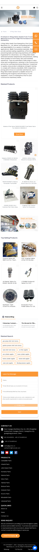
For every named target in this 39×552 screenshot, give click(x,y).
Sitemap (6, 549)
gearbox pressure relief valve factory (12, 345)
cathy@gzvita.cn (9, 446)
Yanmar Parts (5, 482)
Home (5, 31)
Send (19, 412)
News (3, 512)
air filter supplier (23, 350)
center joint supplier (8, 363)
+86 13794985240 (21, 437)
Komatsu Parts (6, 471)
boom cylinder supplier (23, 354)
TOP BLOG (18, 549)
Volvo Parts (4, 479)
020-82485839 (9, 437)
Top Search (31, 549)
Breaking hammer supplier (23, 363)
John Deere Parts (6, 468)
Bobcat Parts (5, 486)
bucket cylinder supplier (9, 358)
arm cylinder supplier (8, 354)
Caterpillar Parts (6, 460)
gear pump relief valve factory (10, 341)
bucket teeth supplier (24, 358)
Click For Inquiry (9, 536)
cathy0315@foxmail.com (12, 448)
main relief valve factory (9, 350)
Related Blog (9, 317)
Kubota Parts (5, 475)
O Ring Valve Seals (15, 31)
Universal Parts (6, 501)
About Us (4, 508)
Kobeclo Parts (5, 490)
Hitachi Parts (5, 464)
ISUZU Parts (5, 494)
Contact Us (4, 516)
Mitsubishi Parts (6, 497)
